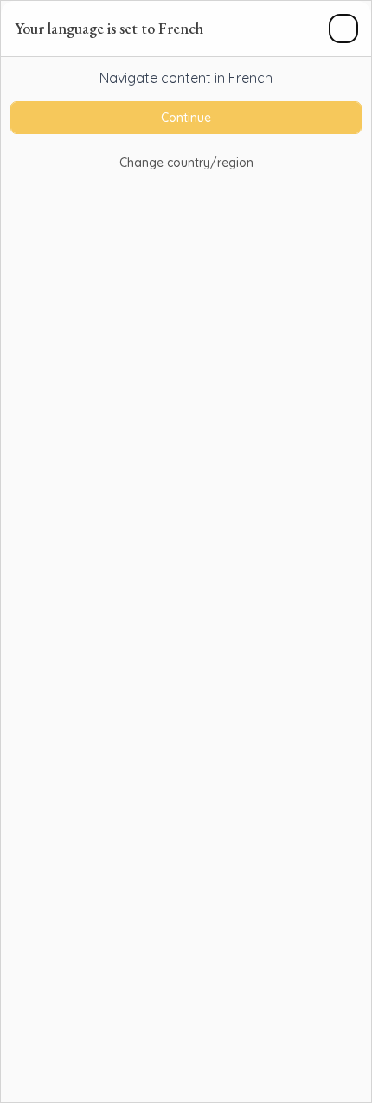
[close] (343, 28)
